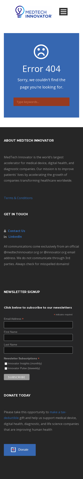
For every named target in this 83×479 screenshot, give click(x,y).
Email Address (14, 319)
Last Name (10, 344)
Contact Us (16, 231)
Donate (23, 449)
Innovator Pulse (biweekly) (24, 368)
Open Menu (63, 11)
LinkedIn (15, 236)
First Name (10, 331)
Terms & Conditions (18, 198)
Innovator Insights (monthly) (25, 363)
